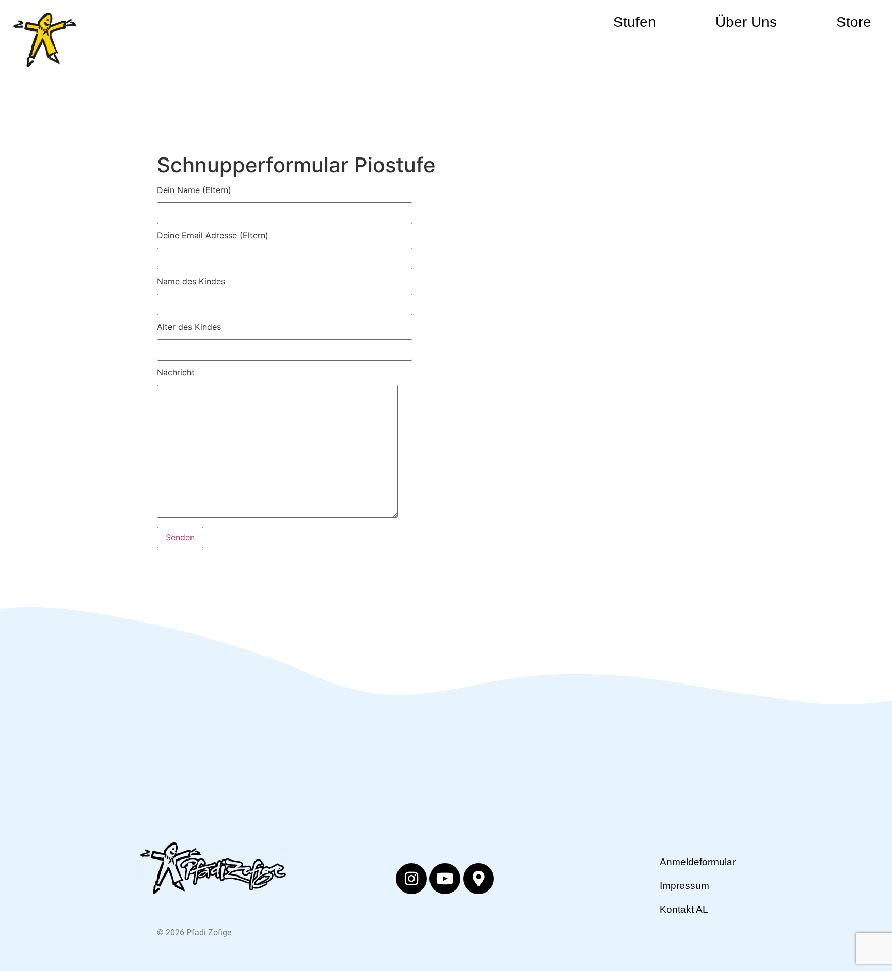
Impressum (684, 885)
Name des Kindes (191, 281)
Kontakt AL (684, 909)
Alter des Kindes (189, 327)
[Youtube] (444, 878)
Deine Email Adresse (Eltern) (212, 236)
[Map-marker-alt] (478, 878)
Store (853, 22)
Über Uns (746, 22)
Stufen (634, 22)
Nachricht (176, 372)
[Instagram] (411, 878)
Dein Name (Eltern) (194, 190)
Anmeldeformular (694, 861)
